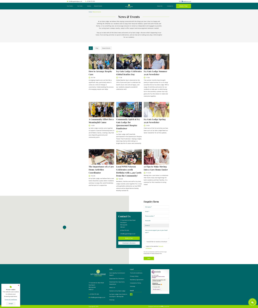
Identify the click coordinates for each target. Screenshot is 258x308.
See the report (156, 289)
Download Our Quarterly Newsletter (117, 283)
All (90, 48)
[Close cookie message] (18, 285)
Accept (11, 303)
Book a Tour (129, 238)
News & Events (97, 12)
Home (90, 12)
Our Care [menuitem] (79, 6)
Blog (97, 48)
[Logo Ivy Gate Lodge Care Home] (129, 6)
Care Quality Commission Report (117, 274)
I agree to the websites (154, 247)
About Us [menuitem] (159, 6)
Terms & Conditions (136, 273)
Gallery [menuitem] (89, 6)
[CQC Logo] (156, 273)
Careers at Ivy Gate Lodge (117, 291)
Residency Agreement (136, 279)
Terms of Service (155, 253)
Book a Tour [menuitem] (184, 6)
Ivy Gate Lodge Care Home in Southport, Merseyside (118, 295)
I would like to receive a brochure (156, 241)
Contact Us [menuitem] (170, 6)
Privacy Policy (146, 253)
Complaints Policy (135, 283)
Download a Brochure (128, 243)
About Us (112, 287)
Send (148, 258)
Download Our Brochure (116, 278)
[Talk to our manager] (252, 302)
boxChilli (167, 306)
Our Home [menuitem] (70, 6)
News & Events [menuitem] (98, 6)
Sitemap (111, 300)
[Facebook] (131, 295)
